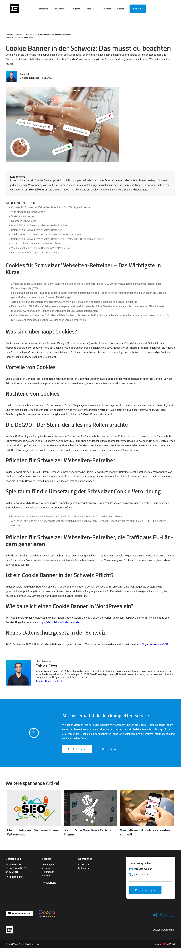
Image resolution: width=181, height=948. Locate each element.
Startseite (42, 8)
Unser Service (110, 749)
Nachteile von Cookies (23, 220)
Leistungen (48, 864)
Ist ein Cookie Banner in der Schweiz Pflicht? (36, 243)
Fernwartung (49, 882)
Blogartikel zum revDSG (155, 644)
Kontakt (138, 8)
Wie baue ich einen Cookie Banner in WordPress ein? (40, 248)
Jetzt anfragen (77, 749)
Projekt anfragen (145, 890)
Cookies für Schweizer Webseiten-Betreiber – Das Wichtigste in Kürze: (51, 207)
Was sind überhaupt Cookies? (28, 211)
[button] (60, 8)
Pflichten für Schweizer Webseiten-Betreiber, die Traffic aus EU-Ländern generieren (57, 238)
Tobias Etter (27, 74)
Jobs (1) (90, 8)
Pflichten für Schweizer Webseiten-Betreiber (36, 229)
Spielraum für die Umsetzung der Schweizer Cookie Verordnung (47, 234)
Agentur (46, 868)
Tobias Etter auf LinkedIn (49, 681)
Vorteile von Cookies (22, 216)
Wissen (46, 875)
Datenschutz (85, 868)
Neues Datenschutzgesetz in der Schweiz (35, 252)
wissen (120, 8)
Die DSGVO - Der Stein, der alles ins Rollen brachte (39, 225)
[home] (14, 8)
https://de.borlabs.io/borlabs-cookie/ (59, 622)
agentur (77, 8)
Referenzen (105, 8)
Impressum (84, 864)
